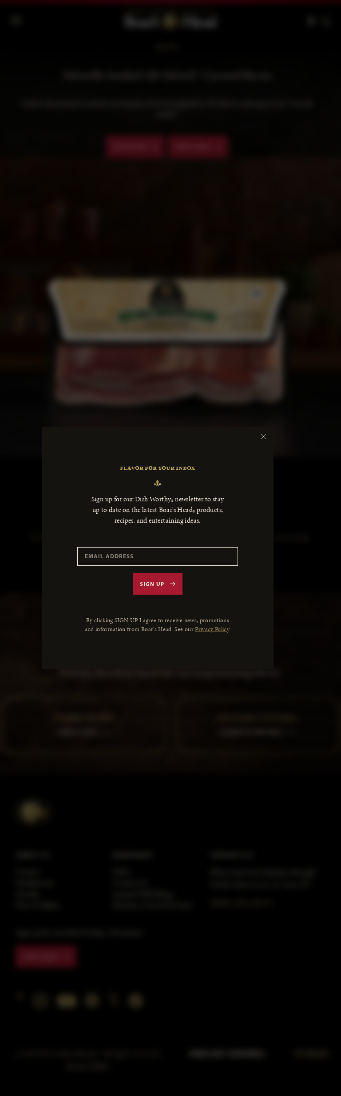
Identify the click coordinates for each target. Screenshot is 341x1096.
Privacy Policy (212, 629)
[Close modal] (263, 436)
